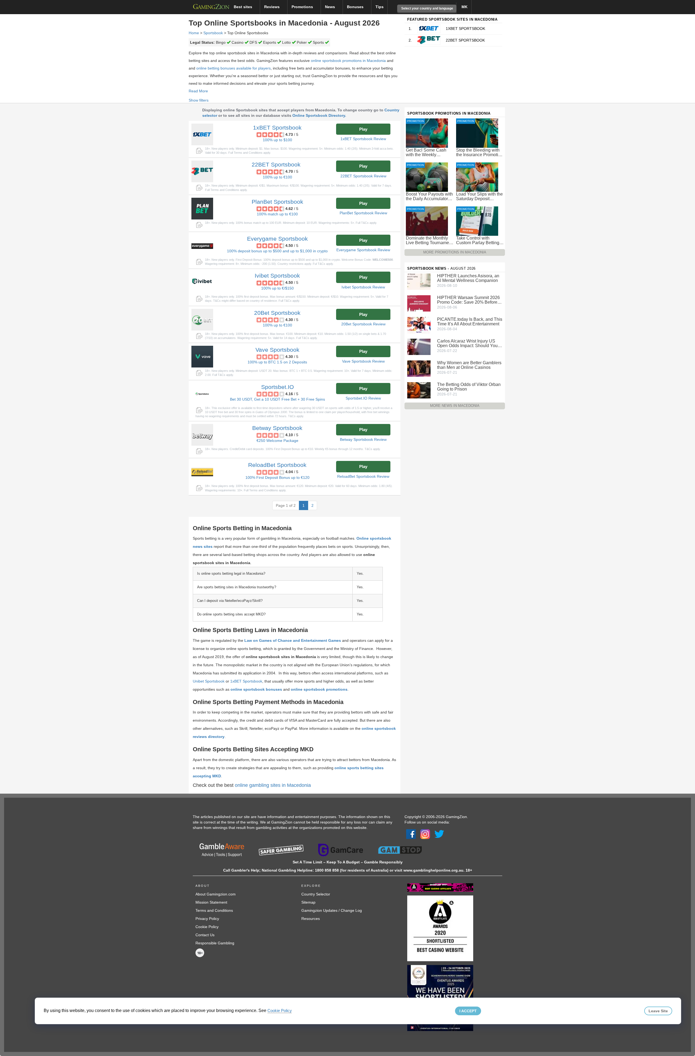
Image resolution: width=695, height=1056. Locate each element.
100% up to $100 (277, 140)
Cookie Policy (207, 927)
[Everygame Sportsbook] (202, 245)
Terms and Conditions (214, 910)
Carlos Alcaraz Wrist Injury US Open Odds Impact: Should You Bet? (467, 343)
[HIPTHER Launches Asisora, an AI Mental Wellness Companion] (419, 281)
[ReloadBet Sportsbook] (202, 472)
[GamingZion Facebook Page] (411, 833)
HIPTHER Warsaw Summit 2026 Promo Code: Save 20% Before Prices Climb (468, 299)
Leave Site (658, 1011)
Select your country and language (426, 8)
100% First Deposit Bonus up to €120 (277, 477)
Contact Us (204, 935)
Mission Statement (211, 902)
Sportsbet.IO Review (363, 398)
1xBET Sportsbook (277, 127)
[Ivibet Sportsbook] (202, 282)
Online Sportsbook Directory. (319, 115)
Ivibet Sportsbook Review (363, 287)
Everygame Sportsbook (277, 238)
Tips (379, 7)
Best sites (243, 7)
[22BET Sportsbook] (202, 171)
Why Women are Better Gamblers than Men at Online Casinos (469, 365)
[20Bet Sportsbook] (202, 320)
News (330, 7)
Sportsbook (213, 33)
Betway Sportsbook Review (363, 439)
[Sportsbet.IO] (202, 394)
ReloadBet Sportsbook (277, 465)
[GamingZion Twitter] (439, 833)
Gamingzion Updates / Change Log (331, 910)
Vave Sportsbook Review (363, 361)
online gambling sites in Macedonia (273, 785)
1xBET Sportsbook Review (363, 139)
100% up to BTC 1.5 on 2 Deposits (277, 362)
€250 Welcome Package (277, 440)
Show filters (198, 100)
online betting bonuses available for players (233, 68)
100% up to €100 (277, 177)
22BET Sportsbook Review (363, 176)
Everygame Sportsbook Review (363, 250)
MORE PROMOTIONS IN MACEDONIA (454, 252)
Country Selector (315, 894)
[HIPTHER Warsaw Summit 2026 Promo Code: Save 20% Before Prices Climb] (419, 303)
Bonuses (356, 7)
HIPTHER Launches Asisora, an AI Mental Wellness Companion (468, 278)
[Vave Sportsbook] (202, 356)
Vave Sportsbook (277, 350)
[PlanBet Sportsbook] (202, 208)
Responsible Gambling (214, 943)
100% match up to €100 (277, 214)
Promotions (303, 7)
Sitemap (308, 902)
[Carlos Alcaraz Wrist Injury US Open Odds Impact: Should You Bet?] (419, 346)
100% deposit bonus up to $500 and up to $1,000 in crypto (277, 251)
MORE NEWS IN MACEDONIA (454, 406)
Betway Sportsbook (277, 428)
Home (194, 33)
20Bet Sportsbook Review (363, 324)
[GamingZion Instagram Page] (425, 833)
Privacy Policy (207, 918)
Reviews (272, 7)
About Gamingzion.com (215, 894)
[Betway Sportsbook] (202, 435)
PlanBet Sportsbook (277, 202)
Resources (310, 918)
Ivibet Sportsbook (277, 275)
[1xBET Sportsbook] (202, 134)
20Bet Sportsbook (277, 313)
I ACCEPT (468, 1011)
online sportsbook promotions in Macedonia (348, 60)
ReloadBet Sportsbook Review (363, 476)
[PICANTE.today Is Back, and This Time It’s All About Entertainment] (419, 325)
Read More (198, 91)
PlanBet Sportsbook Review (363, 213)
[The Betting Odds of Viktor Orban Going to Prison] (419, 390)
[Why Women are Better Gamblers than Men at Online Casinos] (419, 368)
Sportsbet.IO (277, 387)
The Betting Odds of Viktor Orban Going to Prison (469, 386)
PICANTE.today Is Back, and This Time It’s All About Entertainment (469, 321)
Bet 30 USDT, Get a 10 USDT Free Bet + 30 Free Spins (277, 399)
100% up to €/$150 (277, 288)
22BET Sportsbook (276, 164)
